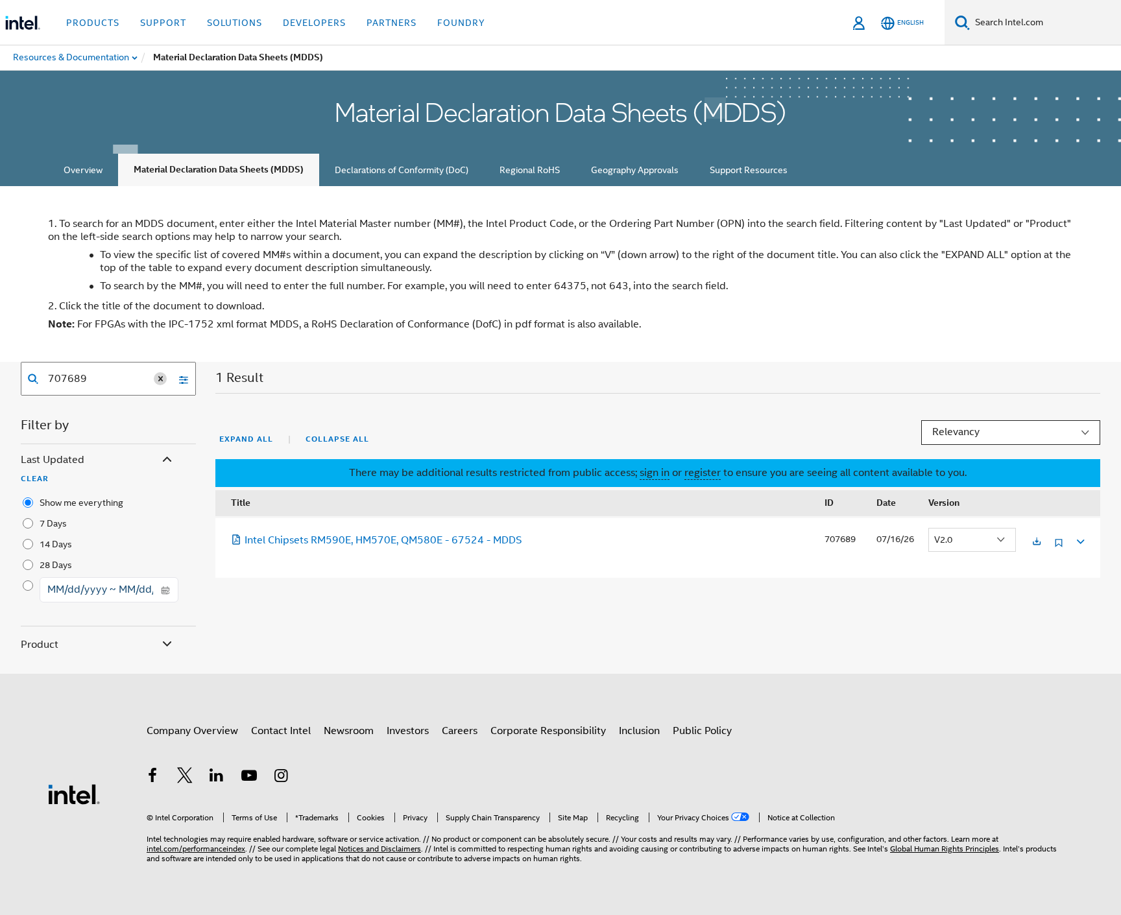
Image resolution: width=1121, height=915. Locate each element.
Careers (459, 730)
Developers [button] (314, 23)
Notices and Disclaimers (379, 848)
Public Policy (702, 730)
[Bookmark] (1059, 547)
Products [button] (92, 23)
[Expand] (1079, 540)
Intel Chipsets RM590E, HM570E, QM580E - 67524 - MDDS (383, 540)
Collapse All (337, 439)
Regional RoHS (530, 170)
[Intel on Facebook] (152, 777)
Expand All (246, 439)
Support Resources (749, 170)
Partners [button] (391, 23)
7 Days (53, 523)
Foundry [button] (461, 23)
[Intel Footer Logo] (74, 793)
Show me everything (81, 502)
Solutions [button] (234, 23)
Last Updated (52, 459)
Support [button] (163, 23)
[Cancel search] (160, 378)
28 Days (56, 565)
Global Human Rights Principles (944, 848)
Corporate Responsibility (548, 730)
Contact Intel (281, 730)
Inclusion (639, 730)
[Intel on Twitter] (185, 777)
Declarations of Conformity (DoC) (401, 170)
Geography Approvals (635, 170)
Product (39, 644)
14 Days (56, 544)
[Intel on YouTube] (249, 777)
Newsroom (349, 730)
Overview (83, 170)
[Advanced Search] (179, 378)
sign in (654, 472)
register (702, 472)
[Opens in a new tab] (1036, 542)
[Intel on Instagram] (281, 777)
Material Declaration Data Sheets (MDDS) (219, 169)
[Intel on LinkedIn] (217, 777)
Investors (408, 730)
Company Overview (192, 730)
